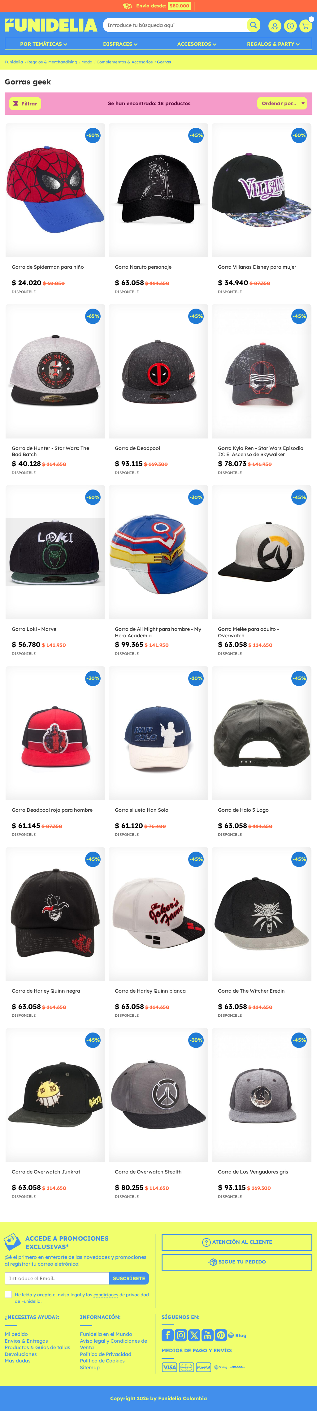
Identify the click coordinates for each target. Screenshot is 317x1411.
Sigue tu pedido (241, 1262)
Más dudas (18, 1361)
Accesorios (194, 43)
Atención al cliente (241, 1242)
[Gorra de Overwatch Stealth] (158, 1095)
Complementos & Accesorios (125, 61)
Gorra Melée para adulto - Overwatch (248, 632)
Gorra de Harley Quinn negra (46, 991)
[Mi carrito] (305, 25)
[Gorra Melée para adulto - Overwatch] (261, 552)
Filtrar (29, 103)
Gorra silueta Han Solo (141, 810)
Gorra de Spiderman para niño (48, 267)
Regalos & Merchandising (52, 61)
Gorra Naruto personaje (143, 267)
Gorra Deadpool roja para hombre (52, 810)
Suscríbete (129, 1278)
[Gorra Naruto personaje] (158, 190)
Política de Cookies (102, 1361)
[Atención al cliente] (290, 25)
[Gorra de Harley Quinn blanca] (158, 914)
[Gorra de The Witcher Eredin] (261, 914)
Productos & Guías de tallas (37, 1347)
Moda (86, 61)
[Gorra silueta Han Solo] (158, 733)
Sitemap (90, 1367)
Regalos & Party (270, 43)
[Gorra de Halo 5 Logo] (261, 733)
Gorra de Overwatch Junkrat (46, 1172)
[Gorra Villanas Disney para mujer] (261, 190)
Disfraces (117, 43)
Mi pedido (16, 1334)
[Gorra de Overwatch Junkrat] (55, 1095)
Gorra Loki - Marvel (35, 629)
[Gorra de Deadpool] (158, 371)
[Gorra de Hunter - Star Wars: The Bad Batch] (55, 371)
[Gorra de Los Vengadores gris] (261, 1095)
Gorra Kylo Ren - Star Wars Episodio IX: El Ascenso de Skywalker (260, 451)
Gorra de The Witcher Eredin (251, 991)
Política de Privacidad (105, 1354)
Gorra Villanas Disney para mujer (257, 267)
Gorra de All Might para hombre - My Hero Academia (158, 632)
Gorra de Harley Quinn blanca (150, 991)
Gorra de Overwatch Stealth (148, 1172)
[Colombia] (168, 1336)
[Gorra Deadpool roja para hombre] (55, 733)
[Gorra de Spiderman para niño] (55, 190)
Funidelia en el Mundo (106, 1334)
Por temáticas (41, 43)
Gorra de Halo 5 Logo (243, 810)
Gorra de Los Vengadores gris (253, 1172)
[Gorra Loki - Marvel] (55, 552)
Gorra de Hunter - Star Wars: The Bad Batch (50, 451)
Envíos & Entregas (26, 1341)
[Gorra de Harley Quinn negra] (55, 914)
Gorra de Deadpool (137, 448)
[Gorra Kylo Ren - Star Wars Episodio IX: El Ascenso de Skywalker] (261, 371)
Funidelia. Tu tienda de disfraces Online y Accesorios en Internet (51, 25)
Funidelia (14, 61)
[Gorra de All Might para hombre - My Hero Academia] (158, 552)
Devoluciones (21, 1354)
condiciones (105, 1295)
